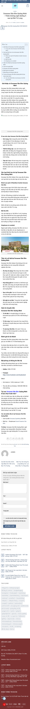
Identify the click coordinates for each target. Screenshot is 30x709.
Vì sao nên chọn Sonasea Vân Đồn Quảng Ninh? (15, 49)
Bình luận (6, 482)
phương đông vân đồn (15, 608)
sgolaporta (18, 611)
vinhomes (18, 618)
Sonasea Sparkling (15, 418)
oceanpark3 (4, 603)
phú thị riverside (5, 608)
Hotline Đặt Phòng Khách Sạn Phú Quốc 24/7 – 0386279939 (16, 565)
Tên (4, 496)
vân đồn (11, 626)
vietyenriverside (10, 618)
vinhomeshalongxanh (6, 624)
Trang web (6, 510)
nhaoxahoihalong (20, 598)
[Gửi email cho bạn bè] (16, 438)
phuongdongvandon (15, 605)
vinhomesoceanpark (17, 624)
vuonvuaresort (5, 626)
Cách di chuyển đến (8, 66)
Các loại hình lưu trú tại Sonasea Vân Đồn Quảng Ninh (13, 53)
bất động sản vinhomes (7, 590)
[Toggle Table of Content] (25, 44)
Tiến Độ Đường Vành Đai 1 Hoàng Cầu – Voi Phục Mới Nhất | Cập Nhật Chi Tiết (16, 560)
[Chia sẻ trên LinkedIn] (22, 438)
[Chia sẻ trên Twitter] (13, 438)
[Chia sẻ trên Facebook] (10, 438)
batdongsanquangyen (14, 587)
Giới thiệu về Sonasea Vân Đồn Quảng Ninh (13, 47)
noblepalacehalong (13, 600)
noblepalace (4, 600)
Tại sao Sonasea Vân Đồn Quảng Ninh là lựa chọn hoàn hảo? (14, 75)
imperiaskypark (24, 595)
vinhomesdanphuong (6, 621)
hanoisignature (5, 593)
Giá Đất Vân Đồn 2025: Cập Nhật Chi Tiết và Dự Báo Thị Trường (8, 464)
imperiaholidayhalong (14, 595)
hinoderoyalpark (13, 593)
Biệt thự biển (8, 59)
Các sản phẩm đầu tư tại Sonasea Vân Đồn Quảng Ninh (15, 78)
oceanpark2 (21, 600)
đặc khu (12, 629)
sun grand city (14, 616)
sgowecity (14, 613)
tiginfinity (4, 618)
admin (22, 22)
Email (5, 503)
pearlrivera (11, 603)
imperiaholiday (5, 595)
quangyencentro (5, 611)
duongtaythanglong (18, 590)
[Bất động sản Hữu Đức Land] (15, 6)
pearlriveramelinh (5, 605)
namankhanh (12, 598)
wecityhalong (18, 626)
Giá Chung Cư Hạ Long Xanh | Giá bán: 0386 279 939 (16, 570)
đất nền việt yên (5, 629)
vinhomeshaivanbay (17, 621)
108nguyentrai (5, 587)
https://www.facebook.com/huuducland (14, 375)
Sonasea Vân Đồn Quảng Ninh (10, 68)
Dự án (15, 11)
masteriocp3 (4, 598)
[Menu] (2, 6)
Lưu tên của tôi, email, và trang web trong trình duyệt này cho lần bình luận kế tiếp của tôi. (15, 521)
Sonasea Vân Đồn (13, 392)
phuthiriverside (24, 605)
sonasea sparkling (22, 613)
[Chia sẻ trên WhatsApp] (7, 438)
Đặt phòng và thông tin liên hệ (10, 72)
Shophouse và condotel (11, 61)
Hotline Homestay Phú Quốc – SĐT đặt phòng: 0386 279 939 (16, 555)
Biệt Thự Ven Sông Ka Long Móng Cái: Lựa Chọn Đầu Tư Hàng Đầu (22, 464)
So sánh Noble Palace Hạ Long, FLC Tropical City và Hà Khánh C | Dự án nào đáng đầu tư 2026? (16, 577)
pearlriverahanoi (18, 603)
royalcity (12, 611)
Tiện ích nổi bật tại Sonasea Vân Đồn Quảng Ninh (14, 63)
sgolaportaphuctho (6, 613)
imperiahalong (22, 593)
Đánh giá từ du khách (8, 70)
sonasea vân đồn (5, 616)
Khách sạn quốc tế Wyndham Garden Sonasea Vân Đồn (16, 56)
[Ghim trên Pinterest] (19, 438)
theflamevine (22, 616)
